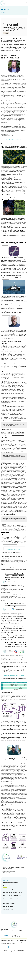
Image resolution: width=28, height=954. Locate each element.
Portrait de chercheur (8, 906)
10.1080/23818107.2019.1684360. (10, 544)
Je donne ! (5, 947)
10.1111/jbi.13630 (5, 378)
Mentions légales (20, 950)
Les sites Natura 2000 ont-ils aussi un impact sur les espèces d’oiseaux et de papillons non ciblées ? (14, 457)
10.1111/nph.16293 (5, 532)
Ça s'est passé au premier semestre (12, 889)
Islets (7, 666)
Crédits (14, 951)
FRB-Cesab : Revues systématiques (10, 199)
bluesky (13, 936)
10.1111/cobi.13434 (9, 452)
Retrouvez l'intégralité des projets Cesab (14, 675)
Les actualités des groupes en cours (12, 895)
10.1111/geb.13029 (18, 393)
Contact (5, 950)
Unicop (6, 595)
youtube (20, 936)
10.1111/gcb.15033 (17, 420)
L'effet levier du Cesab (9, 903)
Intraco (6, 585)
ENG (9, 872)
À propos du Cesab (8, 909)
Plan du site (12, 950)
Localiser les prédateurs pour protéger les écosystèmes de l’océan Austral (14, 519)
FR (11, 874)
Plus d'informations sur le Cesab (14, 139)
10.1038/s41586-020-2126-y (17, 487)
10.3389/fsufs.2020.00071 (16, 355)
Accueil (2, 11)
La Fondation (6, 33)
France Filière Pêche (17, 296)
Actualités (7, 11)
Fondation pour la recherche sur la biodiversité (3, 3)
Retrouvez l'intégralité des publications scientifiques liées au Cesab (15, 548)
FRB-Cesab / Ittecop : (14, 148)
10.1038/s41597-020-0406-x (9, 514)
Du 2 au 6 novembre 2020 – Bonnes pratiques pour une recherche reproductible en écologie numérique (14, 244)
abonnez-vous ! (9, 868)
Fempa (7, 655)
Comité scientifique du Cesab (9, 315)
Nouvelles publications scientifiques (12, 892)
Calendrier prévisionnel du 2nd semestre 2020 (13, 899)
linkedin (17, 936)
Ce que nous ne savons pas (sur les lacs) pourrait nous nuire (13, 425)
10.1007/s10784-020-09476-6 (18, 435)
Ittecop (17, 166)
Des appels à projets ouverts (10, 882)
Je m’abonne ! (5, 935)
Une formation (7, 885)
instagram (15, 936)
